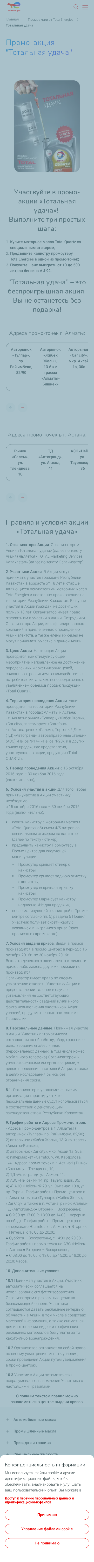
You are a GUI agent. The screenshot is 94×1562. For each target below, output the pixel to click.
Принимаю (47, 1514)
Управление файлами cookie (47, 1529)
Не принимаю (47, 1543)
